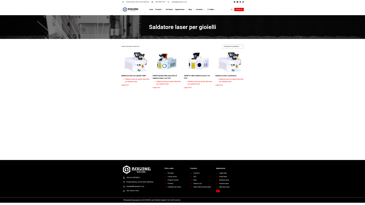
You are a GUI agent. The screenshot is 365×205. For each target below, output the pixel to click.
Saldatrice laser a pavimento (226, 76)
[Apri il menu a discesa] (163, 9)
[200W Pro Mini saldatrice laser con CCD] (198, 61)
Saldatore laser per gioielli (133, 79)
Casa (151, 9)
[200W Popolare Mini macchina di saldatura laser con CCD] (167, 61)
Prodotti (158, 9)
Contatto (199, 9)
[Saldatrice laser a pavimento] (229, 61)
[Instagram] (240, 2)
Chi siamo (169, 9)
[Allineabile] (243, 2)
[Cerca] (231, 9)
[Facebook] (234, 2)
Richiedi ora (239, 9)
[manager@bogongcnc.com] (168, 2)
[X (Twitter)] (237, 2)
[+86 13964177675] (152, 2)
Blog (190, 9)
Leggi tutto (125, 85)
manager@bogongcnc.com (179, 2)
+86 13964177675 (160, 2)
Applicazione (179, 9)
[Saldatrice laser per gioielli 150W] (135, 61)
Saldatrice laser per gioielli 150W (133, 76)
